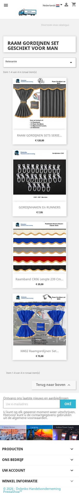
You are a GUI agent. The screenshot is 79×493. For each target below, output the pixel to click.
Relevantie (39, 62)
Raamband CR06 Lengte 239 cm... (39, 279)
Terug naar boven (53, 385)
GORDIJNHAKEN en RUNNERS (39, 207)
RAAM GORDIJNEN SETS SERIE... (39, 135)
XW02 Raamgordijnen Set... (39, 351)
